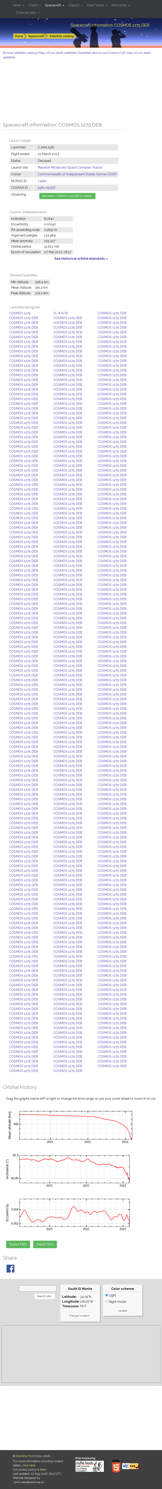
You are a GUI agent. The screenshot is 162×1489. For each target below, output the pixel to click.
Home (19, 36)
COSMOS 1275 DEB (112, 313)
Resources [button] (119, 5)
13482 (42, 181)
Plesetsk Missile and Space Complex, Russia (70, 167)
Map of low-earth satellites (58, 53)
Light (112, 1295)
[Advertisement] (81, 89)
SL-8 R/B (60, 313)
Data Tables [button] (96, 5)
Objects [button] (74, 5)
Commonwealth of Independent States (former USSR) (77, 174)
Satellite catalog (62, 36)
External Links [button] (26, 12)
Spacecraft (36, 36)
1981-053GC (47, 188)
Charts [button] (33, 5)
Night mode (117, 1302)
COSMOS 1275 (20, 313)
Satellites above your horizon (100, 53)
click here (29, 1465)
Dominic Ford (25, 1456)
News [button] (17, 5)
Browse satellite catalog (20, 53)
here (43, 1469)
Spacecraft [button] (53, 5)
